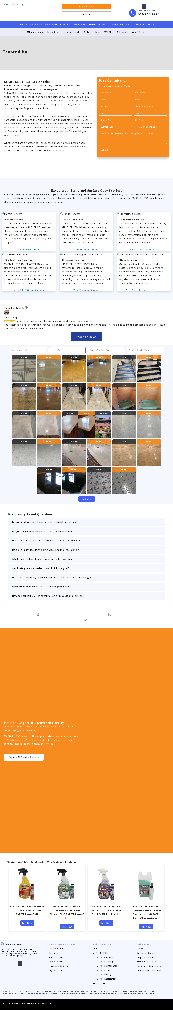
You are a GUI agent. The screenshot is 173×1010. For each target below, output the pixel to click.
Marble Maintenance (107, 965)
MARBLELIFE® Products (116, 32)
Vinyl (76, 32)
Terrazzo (67, 32)
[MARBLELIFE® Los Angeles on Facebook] (144, 6)
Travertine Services (142, 24)
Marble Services (97, 24)
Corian (98, 32)
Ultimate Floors (35, 32)
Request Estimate (146, 957)
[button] (86, 522)
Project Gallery (138, 32)
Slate (86, 32)
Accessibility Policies (47, 1003)
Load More (86, 499)
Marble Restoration (106, 978)
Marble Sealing (104, 974)
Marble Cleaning (105, 957)
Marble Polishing (105, 961)
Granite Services (119, 24)
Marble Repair (104, 970)
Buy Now (27, 923)
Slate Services (55, 961)
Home (22, 24)
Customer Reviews (146, 953)
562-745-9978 (148, 14)
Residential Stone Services (73, 24)
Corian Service (55, 953)
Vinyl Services (55, 970)
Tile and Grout (53, 32)
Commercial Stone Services (43, 24)
